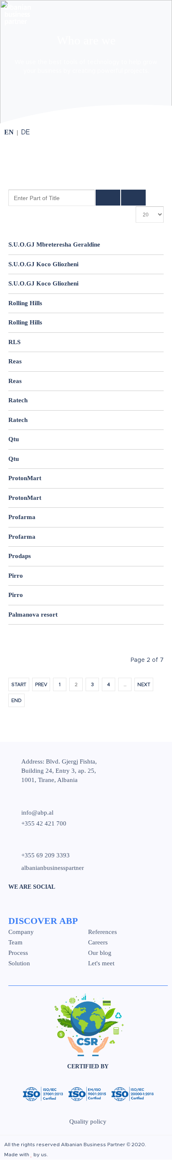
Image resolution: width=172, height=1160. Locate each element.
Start (18, 684)
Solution (19, 963)
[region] (86, 63)
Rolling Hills (25, 303)
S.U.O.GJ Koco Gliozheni (43, 264)
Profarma (21, 517)
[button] (86, 65)
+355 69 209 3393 (45, 855)
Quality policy (87, 1121)
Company (21, 932)
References (102, 932)
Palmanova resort (33, 614)
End (16, 700)
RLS (14, 342)
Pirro (15, 575)
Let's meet (101, 963)
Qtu (13, 439)
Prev (41, 684)
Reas (15, 361)
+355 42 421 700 (43, 823)
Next (143, 684)
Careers (98, 942)
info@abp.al (37, 812)
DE (25, 132)
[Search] (108, 198)
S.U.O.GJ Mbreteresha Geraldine (54, 244)
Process (18, 953)
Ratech (18, 400)
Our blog (99, 953)
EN (9, 132)
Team (15, 942)
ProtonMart (24, 478)
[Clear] (133, 198)
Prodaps (19, 556)
